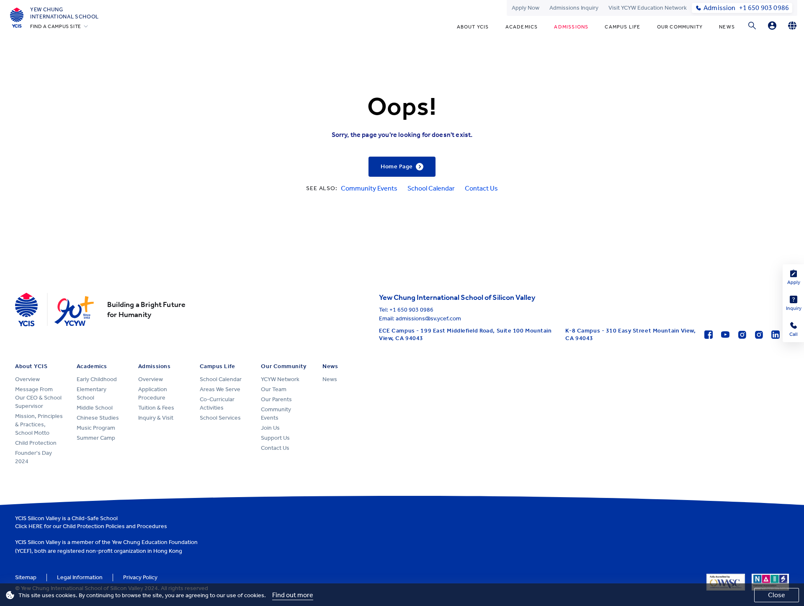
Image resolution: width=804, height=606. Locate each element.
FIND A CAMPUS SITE (55, 26)
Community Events (369, 188)
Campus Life (622, 27)
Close (776, 595)
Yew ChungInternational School (64, 13)
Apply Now (525, 7)
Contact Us (481, 188)
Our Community (680, 27)
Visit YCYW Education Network (647, 7)
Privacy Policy (140, 577)
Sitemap (25, 577)
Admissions (571, 27)
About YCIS (473, 27)
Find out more (292, 595)
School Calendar (431, 188)
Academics (521, 27)
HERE (35, 526)
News (727, 27)
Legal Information (80, 577)
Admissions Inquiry (573, 7)
